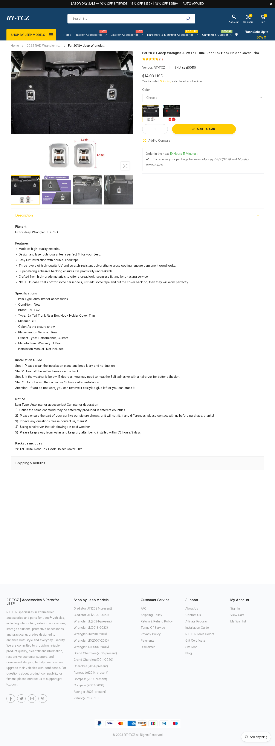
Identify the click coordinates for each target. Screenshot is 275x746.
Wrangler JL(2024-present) (93, 621)
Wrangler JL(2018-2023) (91, 627)
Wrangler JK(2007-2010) (91, 640)
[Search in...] (187, 19)
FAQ (144, 608)
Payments (147, 640)
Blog (188, 653)
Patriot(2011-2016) (86, 698)
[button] (127, 112)
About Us (191, 608)
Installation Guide (197, 627)
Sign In (235, 608)
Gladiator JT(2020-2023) (91, 615)
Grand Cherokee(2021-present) (95, 653)
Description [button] (24, 215)
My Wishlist (238, 621)
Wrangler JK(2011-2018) (90, 634)
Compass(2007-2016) (89, 685)
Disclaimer (148, 647)
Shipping (165, 81)
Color (146, 89)
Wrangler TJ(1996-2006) (91, 647)
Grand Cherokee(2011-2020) (93, 659)
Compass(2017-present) (90, 679)
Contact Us (193, 615)
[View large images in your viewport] (125, 166)
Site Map (191, 647)
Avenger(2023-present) (90, 691)
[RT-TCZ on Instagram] (32, 698)
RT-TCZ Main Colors (199, 634)
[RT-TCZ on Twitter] (21, 698)
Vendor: (148, 68)
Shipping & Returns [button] (30, 463)
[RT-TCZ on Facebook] (10, 698)
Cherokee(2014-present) (91, 666)
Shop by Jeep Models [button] (28, 35)
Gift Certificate (195, 640)
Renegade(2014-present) (91, 672)
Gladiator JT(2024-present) (93, 608)
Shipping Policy (151, 615)
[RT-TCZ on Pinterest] (42, 698)
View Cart (237, 615)
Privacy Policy (151, 634)
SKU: (178, 68)
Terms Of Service (153, 627)
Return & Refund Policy (157, 621)
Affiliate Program (196, 621)
